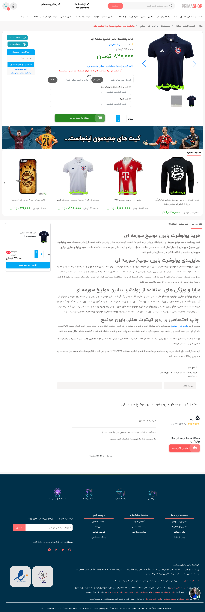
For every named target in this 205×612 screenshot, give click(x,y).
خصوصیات (184, 224)
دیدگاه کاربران (115, 44)
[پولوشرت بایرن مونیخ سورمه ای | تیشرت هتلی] (169, 62)
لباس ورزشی (147, 16)
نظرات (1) (173, 224)
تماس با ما (25, 16)
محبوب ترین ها (179, 515)
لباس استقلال (183, 599)
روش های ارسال (139, 527)
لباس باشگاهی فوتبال (191, 16)
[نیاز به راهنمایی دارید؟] (194, 594)
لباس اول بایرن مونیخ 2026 (127, 200)
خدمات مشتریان (139, 515)
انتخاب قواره (125, 98)
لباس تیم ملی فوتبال (167, 16)
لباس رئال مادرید (179, 527)
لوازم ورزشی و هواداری (127, 16)
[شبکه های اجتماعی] (70, 550)
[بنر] (102, 137)
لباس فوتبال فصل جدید (189, 580)
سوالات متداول (15, 37)
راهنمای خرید (15, 44)
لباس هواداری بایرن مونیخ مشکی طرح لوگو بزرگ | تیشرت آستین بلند (177, 202)
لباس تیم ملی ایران (153, 599)
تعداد (131, 119)
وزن (88, 75)
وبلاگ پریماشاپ (99, 537)
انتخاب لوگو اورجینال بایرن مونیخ (116, 86)
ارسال (19, 527)
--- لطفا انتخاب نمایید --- (115, 92)
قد (132, 75)
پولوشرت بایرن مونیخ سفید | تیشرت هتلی (77, 200)
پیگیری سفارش (139, 532)
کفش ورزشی (66, 16)
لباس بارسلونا (179, 537)
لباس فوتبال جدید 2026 (45, 16)
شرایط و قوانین (98, 532)
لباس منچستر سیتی (114, 592)
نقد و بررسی (196, 224)
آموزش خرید (139, 521)
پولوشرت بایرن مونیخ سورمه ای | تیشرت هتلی (114, 26)
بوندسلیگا (166, 26)
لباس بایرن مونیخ (148, 26)
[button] (144, 63)
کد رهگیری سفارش (50, 4)
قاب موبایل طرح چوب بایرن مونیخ (28, 200)
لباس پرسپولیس (179, 521)
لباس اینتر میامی (141, 592)
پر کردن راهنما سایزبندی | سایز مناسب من (109, 66)
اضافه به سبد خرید (79, 118)
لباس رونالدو (179, 532)
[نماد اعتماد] (20, 576)
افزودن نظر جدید (180, 448)
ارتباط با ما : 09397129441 (81, 5)
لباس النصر (128, 592)
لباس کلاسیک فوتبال (103, 16)
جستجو (115, 6)
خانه (201, 26)
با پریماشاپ (98, 515)
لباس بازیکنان (83, 16)
